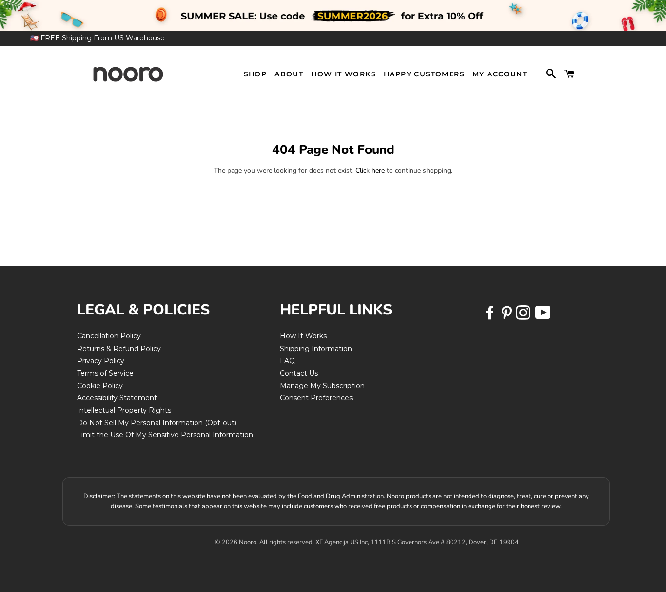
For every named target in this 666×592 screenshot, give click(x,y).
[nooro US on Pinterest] (507, 316)
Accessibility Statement (117, 397)
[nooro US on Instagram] (524, 316)
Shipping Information (316, 348)
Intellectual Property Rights (124, 410)
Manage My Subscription (322, 385)
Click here (370, 170)
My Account (499, 74)
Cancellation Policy (109, 336)
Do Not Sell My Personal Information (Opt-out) (156, 422)
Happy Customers (424, 74)
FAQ (287, 360)
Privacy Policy (100, 360)
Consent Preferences (316, 397)
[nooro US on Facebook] (491, 316)
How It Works (343, 74)
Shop (255, 74)
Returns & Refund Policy (119, 348)
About (288, 74)
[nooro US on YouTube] (542, 316)
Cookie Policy (100, 385)
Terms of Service (105, 373)
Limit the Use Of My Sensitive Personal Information (165, 434)
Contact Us (299, 373)
